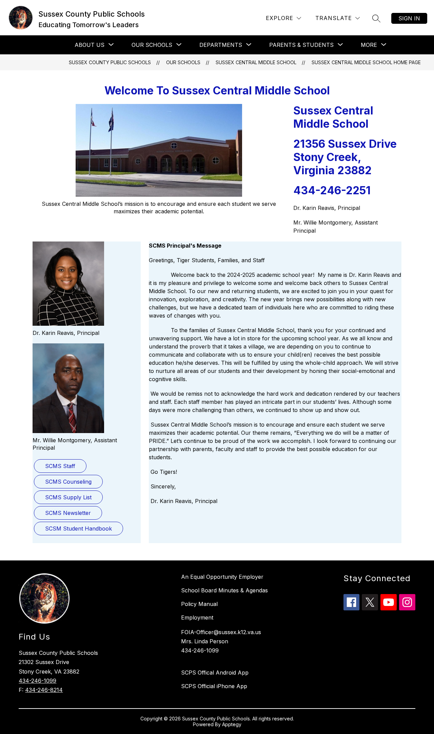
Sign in (409, 18)
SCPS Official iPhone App (214, 686)
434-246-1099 (37, 680)
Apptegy (231, 724)
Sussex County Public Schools (110, 62)
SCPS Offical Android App (215, 672)
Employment (197, 617)
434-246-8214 (44, 689)
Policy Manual (199, 604)
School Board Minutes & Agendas (224, 590)
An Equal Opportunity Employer (222, 576)
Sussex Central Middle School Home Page (366, 62)
